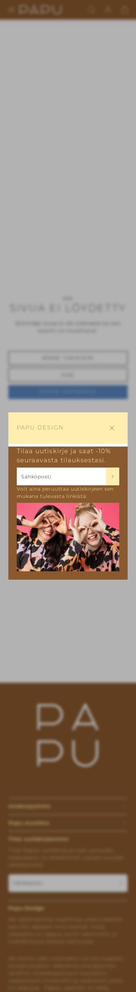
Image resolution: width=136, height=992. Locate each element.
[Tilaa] (113, 476)
